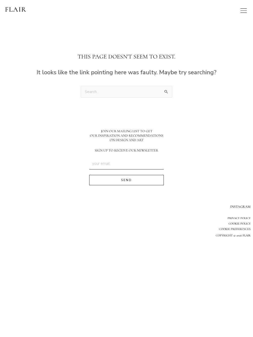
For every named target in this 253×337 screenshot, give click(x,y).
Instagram (240, 207)
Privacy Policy (239, 218)
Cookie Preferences (235, 229)
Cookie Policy (240, 223)
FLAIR (15, 9)
